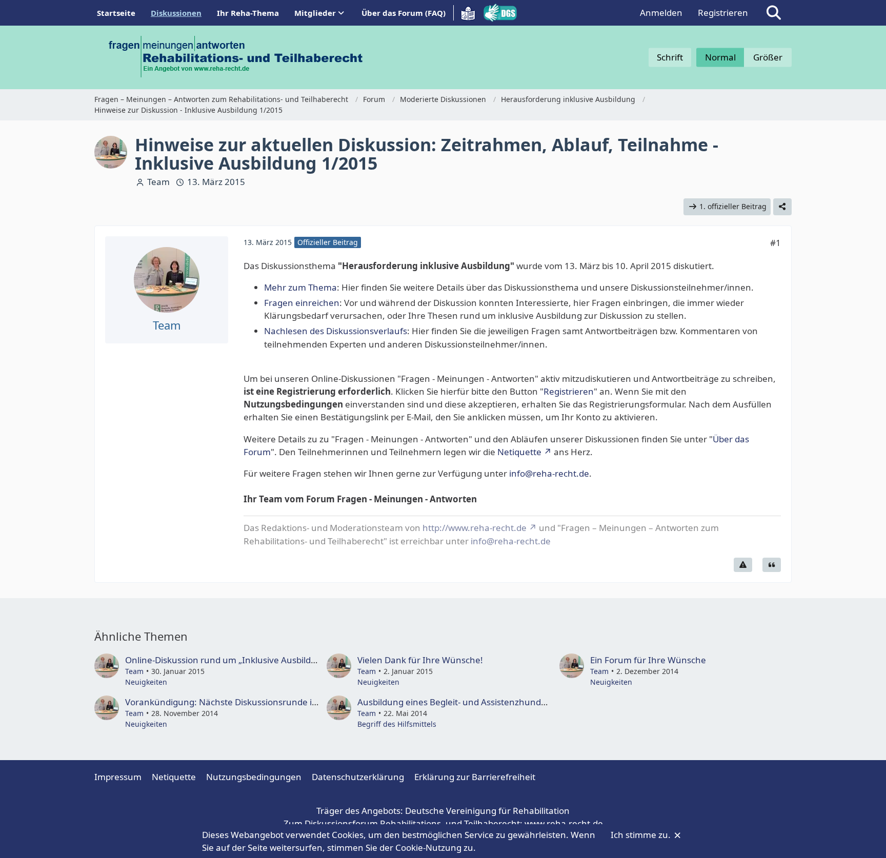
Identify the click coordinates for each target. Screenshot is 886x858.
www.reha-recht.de (564, 823)
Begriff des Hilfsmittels (396, 724)
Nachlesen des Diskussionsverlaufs (335, 331)
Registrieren (723, 12)
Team (158, 182)
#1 (775, 243)
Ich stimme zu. (642, 835)
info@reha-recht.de (549, 473)
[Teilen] (782, 206)
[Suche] (774, 13)
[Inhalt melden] (743, 565)
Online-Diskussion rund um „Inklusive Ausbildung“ (227, 660)
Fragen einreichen (301, 303)
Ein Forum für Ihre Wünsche (648, 660)
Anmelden (661, 12)
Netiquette (519, 452)
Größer (767, 57)
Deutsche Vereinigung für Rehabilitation (487, 810)
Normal (720, 57)
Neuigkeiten (146, 682)
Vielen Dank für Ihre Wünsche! (420, 660)
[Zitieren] (771, 565)
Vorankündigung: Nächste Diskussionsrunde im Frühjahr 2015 (252, 702)
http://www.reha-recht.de (474, 528)
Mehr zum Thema (300, 287)
